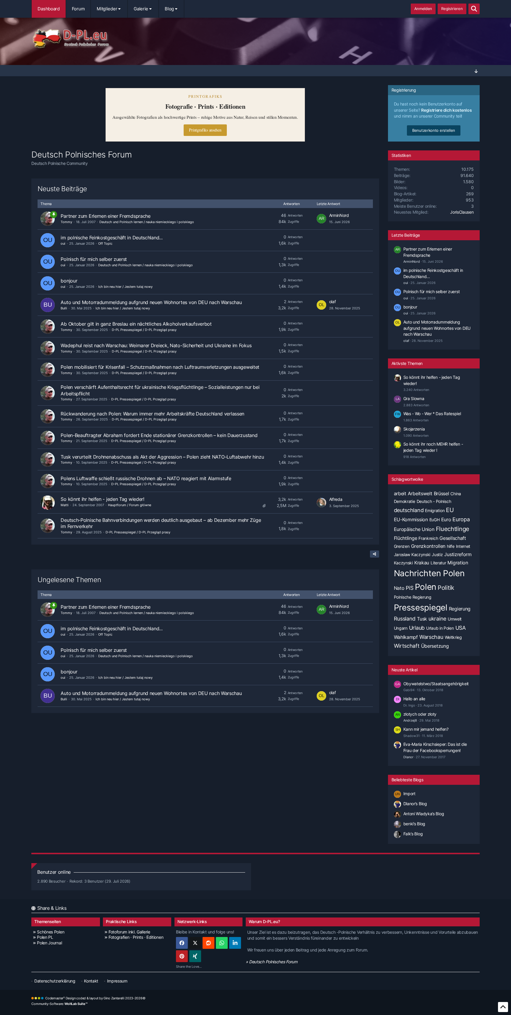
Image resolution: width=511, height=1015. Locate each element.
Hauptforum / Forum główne (129, 505)
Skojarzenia (414, 428)
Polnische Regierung (412, 597)
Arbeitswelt (420, 493)
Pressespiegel (420, 607)
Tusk (422, 619)
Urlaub (417, 628)
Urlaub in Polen (440, 628)
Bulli (64, 308)
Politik (446, 587)
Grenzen (402, 546)
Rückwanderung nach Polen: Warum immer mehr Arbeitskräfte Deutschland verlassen (152, 414)
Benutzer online (54, 872)
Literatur (438, 562)
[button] (235, 943)
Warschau (431, 637)
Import (409, 793)
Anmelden (423, 8)
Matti (65, 505)
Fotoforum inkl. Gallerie (129, 931)
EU (450, 510)
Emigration (434, 510)
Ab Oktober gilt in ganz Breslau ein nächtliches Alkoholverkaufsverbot (136, 324)
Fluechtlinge (452, 528)
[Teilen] (374, 554)
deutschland (409, 510)
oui (63, 243)
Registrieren (452, 8)
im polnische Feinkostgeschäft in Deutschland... (111, 238)
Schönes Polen (50, 931)
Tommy (66, 222)
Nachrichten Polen (429, 573)
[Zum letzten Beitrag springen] (321, 218)
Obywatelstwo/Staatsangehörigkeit (436, 683)
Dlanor (408, 757)
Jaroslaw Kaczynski (412, 554)
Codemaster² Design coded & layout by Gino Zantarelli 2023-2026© (95, 998)
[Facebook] (182, 943)
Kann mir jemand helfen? (426, 729)
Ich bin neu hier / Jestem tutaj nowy (125, 287)
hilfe (451, 546)
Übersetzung (435, 646)
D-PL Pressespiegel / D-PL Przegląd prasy (144, 330)
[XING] (195, 956)
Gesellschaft (452, 538)
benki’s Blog (414, 823)
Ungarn (400, 628)
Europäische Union (414, 529)
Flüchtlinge (405, 538)
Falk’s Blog (413, 833)
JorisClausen (461, 212)
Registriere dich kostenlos (446, 110)
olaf (332, 301)
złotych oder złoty (420, 714)
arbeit (400, 493)
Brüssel (441, 493)
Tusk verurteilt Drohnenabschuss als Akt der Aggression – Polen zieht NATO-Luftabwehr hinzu (162, 457)
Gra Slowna (413, 398)
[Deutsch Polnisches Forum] (255, 39)
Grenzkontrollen (428, 546)
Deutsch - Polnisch (434, 501)
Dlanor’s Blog (415, 803)
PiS (409, 588)
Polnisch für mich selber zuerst (94, 259)
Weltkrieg (453, 637)
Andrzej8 (410, 720)
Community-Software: (59, 1004)
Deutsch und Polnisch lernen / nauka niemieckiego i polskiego (146, 222)
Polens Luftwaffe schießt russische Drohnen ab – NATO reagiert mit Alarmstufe (146, 478)
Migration (457, 563)
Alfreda (335, 499)
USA (460, 628)
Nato (399, 588)
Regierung (459, 609)
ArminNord (339, 215)
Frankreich (428, 538)
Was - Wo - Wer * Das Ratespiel (432, 413)
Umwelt (455, 618)
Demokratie (404, 501)
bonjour (69, 281)
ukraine (437, 619)
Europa (461, 519)
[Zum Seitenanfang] (503, 1007)
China (455, 493)
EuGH (434, 519)
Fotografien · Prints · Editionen (136, 937)
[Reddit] (208, 943)
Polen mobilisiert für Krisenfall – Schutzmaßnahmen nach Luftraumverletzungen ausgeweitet (160, 367)
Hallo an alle (414, 698)
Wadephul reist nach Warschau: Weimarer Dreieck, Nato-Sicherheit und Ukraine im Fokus (156, 345)
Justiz (437, 554)
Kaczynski (403, 562)
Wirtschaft (407, 646)
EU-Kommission (411, 519)
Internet (463, 546)
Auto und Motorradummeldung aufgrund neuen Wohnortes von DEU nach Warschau (151, 302)
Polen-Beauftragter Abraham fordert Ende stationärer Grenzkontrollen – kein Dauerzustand (159, 435)
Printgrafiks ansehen (205, 130)
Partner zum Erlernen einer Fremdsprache (105, 216)
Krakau (421, 563)
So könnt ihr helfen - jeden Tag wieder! (102, 499)
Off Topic (105, 243)
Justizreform (457, 554)
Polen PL (45, 937)
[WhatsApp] (222, 943)
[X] (195, 943)
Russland (405, 619)
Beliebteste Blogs (407, 779)
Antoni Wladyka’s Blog (423, 813)
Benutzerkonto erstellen (433, 130)
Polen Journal (49, 942)
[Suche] (474, 9)
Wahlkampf (406, 637)
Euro (446, 519)
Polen (425, 587)
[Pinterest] (182, 956)
